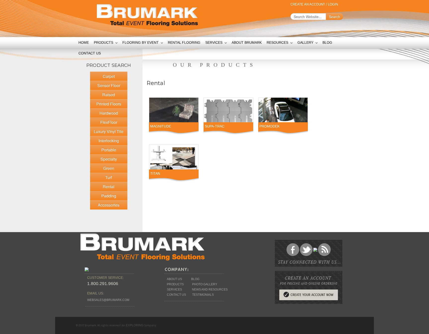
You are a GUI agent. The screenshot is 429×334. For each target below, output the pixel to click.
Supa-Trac (214, 126)
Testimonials (203, 294)
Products (104, 42)
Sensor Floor (108, 85)
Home (83, 42)
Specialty (109, 159)
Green (108, 168)
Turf (108, 177)
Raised (108, 94)
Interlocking (109, 140)
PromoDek (269, 126)
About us (174, 279)
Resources (278, 42)
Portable (108, 150)
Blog (327, 42)
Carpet (109, 76)
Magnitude (160, 126)
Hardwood (109, 113)
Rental (108, 186)
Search (334, 16)
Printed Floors (108, 104)
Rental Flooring (184, 42)
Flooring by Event (141, 42)
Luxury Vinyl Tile (108, 131)
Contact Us (89, 53)
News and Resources (210, 289)
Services (214, 42)
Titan (155, 173)
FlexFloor (108, 122)
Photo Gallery (204, 284)
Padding (108, 196)
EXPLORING (134, 325)
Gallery (305, 42)
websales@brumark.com (108, 300)
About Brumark (247, 42)
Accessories (108, 205)
